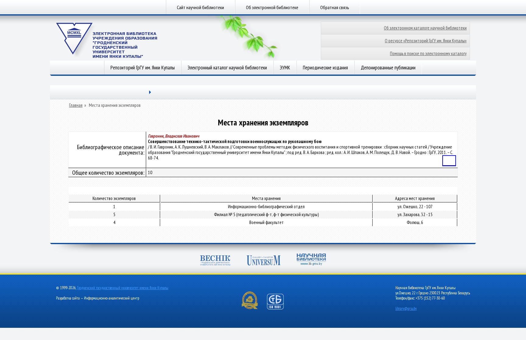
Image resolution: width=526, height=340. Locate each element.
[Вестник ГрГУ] (215, 261)
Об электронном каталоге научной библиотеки (425, 28)
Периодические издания (325, 67)
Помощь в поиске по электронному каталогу (428, 53)
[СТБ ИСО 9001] (279, 308)
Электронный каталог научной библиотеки (227, 67)
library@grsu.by (406, 308)
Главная (75, 105)
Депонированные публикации (388, 67)
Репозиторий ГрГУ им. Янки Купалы (142, 67)
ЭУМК (285, 67)
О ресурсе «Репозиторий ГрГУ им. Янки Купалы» (426, 41)
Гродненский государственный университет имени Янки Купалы (122, 287)
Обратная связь (334, 7)
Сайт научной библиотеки (200, 7)
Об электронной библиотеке (272, 7)
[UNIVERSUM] (264, 261)
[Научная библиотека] (311, 260)
